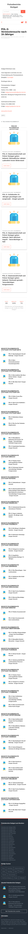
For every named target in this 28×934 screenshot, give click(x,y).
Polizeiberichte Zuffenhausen (8, 860)
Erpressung (9, 17)
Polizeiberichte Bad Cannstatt (8, 833)
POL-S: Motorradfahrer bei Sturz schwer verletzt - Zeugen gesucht (17, 376)
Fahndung (16, 14)
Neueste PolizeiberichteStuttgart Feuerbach (10, 523)
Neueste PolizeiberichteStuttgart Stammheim (10, 691)
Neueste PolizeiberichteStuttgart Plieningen (10, 649)
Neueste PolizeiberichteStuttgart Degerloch (10, 502)
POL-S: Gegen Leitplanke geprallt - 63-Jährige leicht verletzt (16, 515)
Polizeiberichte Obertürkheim (8, 847)
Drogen (21, 16)
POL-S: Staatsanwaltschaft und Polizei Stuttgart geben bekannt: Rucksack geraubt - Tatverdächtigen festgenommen (14, 280)
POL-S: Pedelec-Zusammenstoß (17, 611)
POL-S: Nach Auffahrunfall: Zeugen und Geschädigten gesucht (16, 721)
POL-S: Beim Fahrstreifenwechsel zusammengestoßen (14, 362)
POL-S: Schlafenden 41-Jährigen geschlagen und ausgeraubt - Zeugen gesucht (13, 197)
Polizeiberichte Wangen (7, 856)
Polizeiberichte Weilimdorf (7, 858)
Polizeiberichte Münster (7, 846)
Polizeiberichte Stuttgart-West (8, 831)
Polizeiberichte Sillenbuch (7, 850)
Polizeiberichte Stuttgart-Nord (8, 828)
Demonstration (9, 16)
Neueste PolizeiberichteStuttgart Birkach (10, 456)
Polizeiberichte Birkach (6, 835)
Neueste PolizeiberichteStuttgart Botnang (10, 477)
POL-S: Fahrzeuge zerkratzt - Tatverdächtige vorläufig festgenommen (16, 469)
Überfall (4, 16)
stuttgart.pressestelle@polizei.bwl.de (15, 92)
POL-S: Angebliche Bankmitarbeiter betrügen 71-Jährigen (16, 557)
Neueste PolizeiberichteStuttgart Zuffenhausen (10, 799)
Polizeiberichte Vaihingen (7, 855)
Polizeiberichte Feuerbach (7, 839)
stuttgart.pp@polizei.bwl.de (12, 106)
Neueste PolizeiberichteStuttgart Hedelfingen (10, 544)
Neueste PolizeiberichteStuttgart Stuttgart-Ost (10, 391)
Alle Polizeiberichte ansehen (13, 911)
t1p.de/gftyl (10, 77)
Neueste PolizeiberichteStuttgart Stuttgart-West (11, 412)
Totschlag (14, 15)
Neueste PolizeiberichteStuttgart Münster (10, 607)
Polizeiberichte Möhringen (7, 842)
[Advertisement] (14, 54)
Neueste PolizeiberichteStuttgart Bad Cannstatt (10, 433)
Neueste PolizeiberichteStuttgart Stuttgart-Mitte (11, 349)
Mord (18, 15)
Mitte (3, 115)
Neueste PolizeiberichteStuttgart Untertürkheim (10, 714)
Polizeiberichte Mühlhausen (8, 844)
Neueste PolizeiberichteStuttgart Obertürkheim (10, 628)
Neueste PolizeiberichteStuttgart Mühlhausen (10, 586)
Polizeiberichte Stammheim (8, 852)
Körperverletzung (6, 15)
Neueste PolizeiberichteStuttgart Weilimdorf (10, 778)
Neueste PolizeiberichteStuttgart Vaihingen (10, 736)
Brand (20, 15)
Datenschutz (3, 928)
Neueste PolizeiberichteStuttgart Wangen (10, 757)
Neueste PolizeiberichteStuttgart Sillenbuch (10, 670)
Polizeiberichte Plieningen (7, 849)
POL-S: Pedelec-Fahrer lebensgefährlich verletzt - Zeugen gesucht (16, 462)
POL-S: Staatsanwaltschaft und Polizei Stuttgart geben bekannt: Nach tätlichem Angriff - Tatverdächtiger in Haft (14, 237)
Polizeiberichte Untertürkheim (8, 853)
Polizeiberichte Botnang (7, 836)
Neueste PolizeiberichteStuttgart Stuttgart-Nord (11, 370)
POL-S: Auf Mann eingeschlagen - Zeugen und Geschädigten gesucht (17, 634)
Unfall (11, 15)
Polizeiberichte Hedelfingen (8, 841)
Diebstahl (4, 17)
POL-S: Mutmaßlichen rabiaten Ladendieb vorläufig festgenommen (17, 727)
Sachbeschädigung (16, 16)
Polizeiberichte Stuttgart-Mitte (8, 827)
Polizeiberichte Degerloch (7, 838)
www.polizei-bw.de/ (6, 111)
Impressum (11, 928)
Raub (12, 14)
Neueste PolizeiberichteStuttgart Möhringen (10, 565)
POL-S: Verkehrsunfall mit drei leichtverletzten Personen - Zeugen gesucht (17, 661)
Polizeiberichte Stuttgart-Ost (8, 830)
